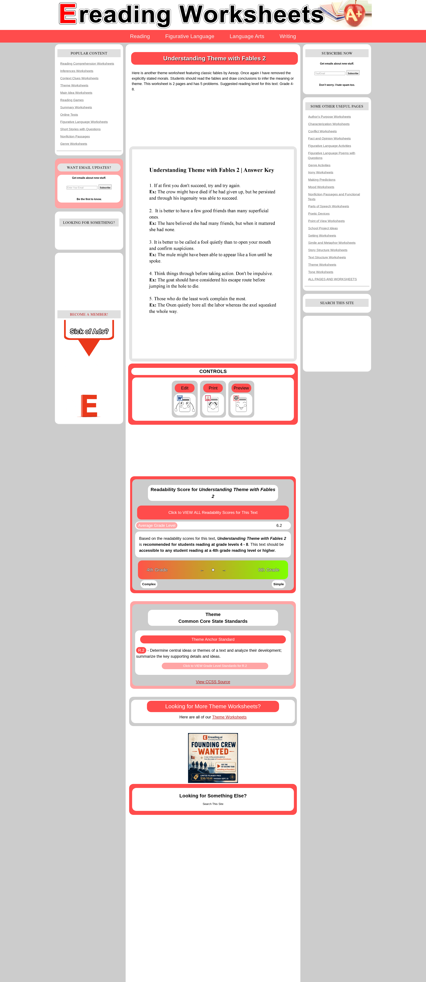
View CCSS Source (213, 682)
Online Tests (69, 114)
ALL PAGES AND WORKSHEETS (332, 279)
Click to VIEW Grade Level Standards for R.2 (215, 666)
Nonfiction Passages (75, 136)
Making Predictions (321, 179)
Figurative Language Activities (329, 146)
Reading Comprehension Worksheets (87, 63)
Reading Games (72, 100)
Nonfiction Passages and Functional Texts (334, 197)
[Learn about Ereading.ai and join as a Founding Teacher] (213, 758)
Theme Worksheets (74, 85)
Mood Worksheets (321, 187)
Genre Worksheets (73, 144)
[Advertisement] (89, 281)
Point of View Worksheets (326, 221)
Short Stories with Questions (80, 129)
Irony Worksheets (320, 172)
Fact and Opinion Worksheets (329, 138)
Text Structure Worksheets (327, 257)
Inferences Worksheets (76, 71)
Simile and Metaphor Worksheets (332, 242)
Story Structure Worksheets (327, 250)
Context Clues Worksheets (79, 78)
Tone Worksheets (320, 272)
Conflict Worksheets (322, 131)
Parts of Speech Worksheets (328, 206)
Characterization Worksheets (329, 124)
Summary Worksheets (76, 107)
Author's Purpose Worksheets (329, 116)
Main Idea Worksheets (76, 92)
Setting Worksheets (322, 235)
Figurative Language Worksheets (84, 122)
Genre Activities (319, 165)
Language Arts (247, 36)
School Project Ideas (323, 228)
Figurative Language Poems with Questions (331, 155)
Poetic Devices (319, 213)
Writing (288, 36)
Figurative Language (189, 36)
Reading (140, 36)
